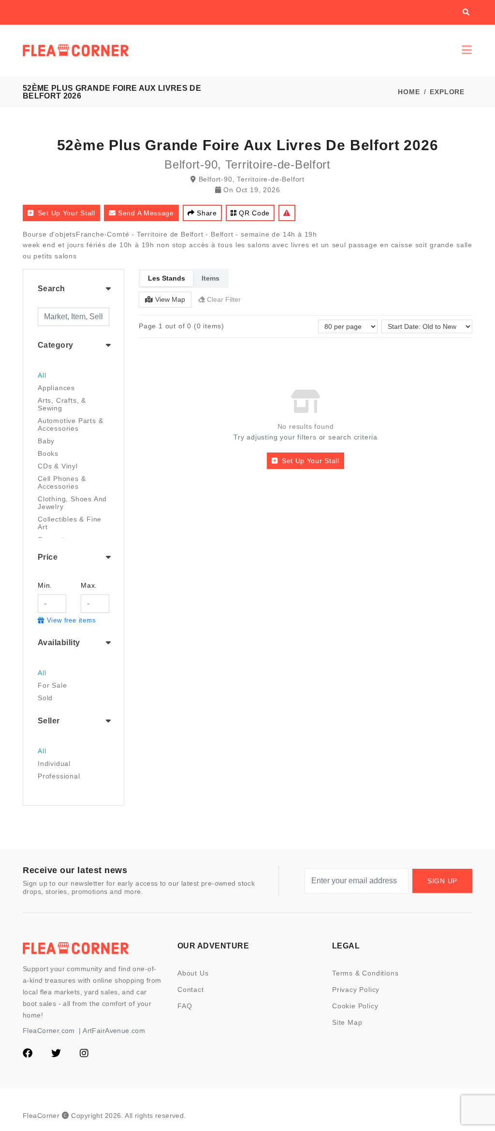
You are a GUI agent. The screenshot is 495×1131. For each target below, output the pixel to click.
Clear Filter (224, 299)
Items (210, 278)
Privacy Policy (355, 989)
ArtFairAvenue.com (114, 1030)
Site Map (347, 1022)
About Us (192, 973)
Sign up (442, 881)
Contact (190, 989)
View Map (170, 299)
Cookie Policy (355, 1006)
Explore (447, 92)
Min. (45, 585)
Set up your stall (66, 213)
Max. (89, 585)
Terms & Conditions (365, 973)
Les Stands (166, 278)
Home (409, 92)
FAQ (184, 1006)
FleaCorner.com (49, 1030)
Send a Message (146, 213)
